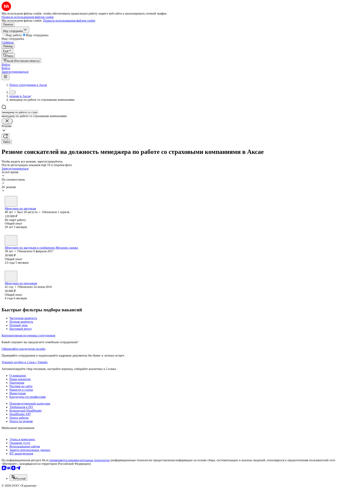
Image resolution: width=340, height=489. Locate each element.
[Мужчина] (11, 201)
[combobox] (20, 112)
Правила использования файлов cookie (69, 20)
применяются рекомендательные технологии (79, 460)
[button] (6, 64)
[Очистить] (7, 121)
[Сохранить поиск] (5, 136)
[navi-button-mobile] (5, 77)
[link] (8, 55)
